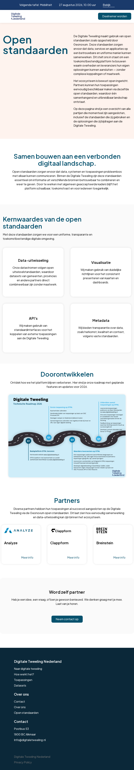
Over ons (20, 707)
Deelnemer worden (114, 16)
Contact (19, 701)
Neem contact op (67, 619)
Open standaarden (26, 712)
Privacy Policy (23, 762)
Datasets (20, 685)
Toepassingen (23, 680)
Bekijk (106, 5)
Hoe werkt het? (24, 674)
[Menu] (5, 16)
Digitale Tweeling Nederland (38, 661)
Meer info (27, 557)
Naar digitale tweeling (28, 668)
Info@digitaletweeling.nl (30, 740)
